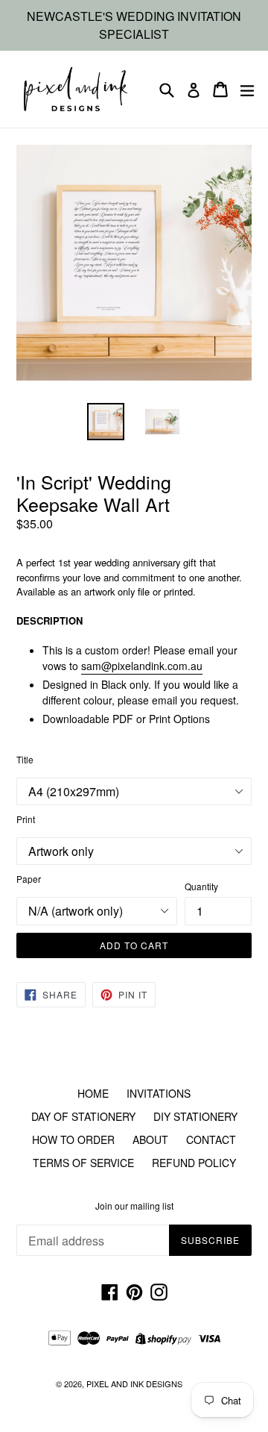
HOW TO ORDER (73, 1139)
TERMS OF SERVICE (83, 1162)
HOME (93, 1093)
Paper (28, 878)
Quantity (201, 886)
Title (25, 759)
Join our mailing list (134, 1206)
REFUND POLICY (194, 1162)
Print (25, 819)
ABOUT (150, 1139)
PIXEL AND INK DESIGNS (134, 1383)
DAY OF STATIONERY (83, 1116)
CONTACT (211, 1139)
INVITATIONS (159, 1093)
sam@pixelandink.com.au (141, 665)
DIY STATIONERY (195, 1116)
